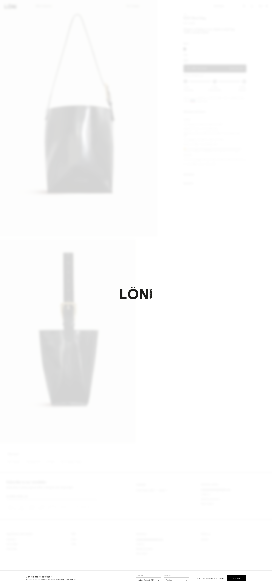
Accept (236, 578)
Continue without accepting (210, 578)
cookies (36, 580)
